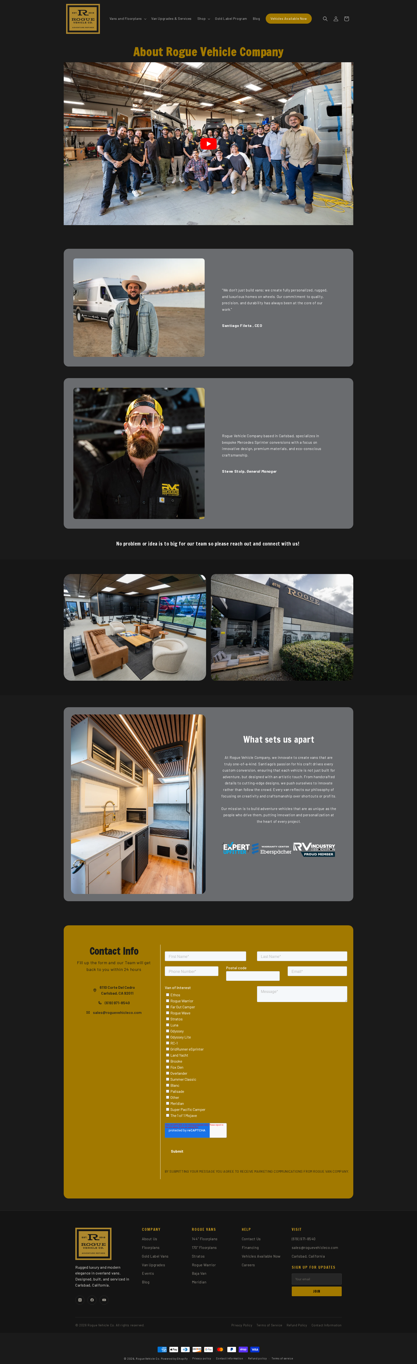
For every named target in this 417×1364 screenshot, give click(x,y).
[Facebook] (92, 1300)
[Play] (208, 144)
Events (148, 1273)
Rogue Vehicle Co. (148, 1358)
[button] (127, 19)
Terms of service (282, 1358)
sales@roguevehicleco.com (315, 1247)
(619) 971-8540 (304, 1239)
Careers (248, 1265)
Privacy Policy (241, 1325)
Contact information (229, 1358)
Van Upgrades (153, 1265)
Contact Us (251, 1239)
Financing (250, 1247)
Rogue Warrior (204, 1265)
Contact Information (327, 1325)
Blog (145, 1282)
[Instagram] (79, 1300)
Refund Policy (297, 1325)
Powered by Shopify (174, 1358)
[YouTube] (104, 1300)
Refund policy (257, 1358)
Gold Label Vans (155, 1256)
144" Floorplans (205, 1239)
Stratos (198, 1256)
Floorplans (151, 1247)
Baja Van (199, 1273)
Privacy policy (201, 1358)
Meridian (199, 1282)
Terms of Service (269, 1325)
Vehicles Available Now (261, 1256)
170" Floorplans (204, 1247)
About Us (149, 1239)
